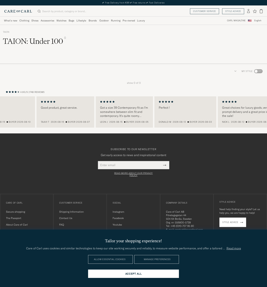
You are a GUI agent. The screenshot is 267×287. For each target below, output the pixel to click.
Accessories (47, 20)
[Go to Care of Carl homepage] (18, 11)
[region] (133, 112)
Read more (233, 248)
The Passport (13, 218)
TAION (6, 32)
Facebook (118, 218)
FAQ (61, 224)
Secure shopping (15, 211)
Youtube (117, 224)
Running (115, 20)
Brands (93, 20)
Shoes (35, 20)
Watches (61, 20)
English (257, 20)
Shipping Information (71, 211)
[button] (234, 71)
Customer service (204, 11)
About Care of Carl (17, 224)
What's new (10, 20)
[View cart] (261, 11)
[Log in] (248, 11)
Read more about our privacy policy (133, 174)
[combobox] (258, 21)
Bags (71, 20)
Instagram (118, 211)
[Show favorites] (255, 11)
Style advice (233, 11)
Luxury (141, 20)
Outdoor (104, 20)
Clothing (24, 20)
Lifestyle (81, 20)
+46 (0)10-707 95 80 (182, 226)
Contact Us (65, 218)
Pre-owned (129, 20)
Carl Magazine (236, 20)
